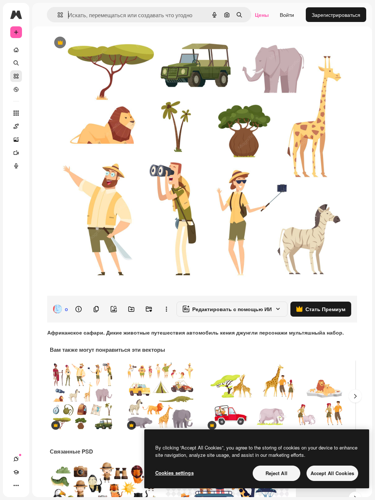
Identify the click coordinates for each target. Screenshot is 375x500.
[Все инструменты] (16, 113)
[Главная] (16, 50)
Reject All (276, 473)
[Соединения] (16, 459)
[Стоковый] (16, 76)
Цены (262, 14)
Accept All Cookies (332, 473)
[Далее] (355, 396)
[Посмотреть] (16, 89)
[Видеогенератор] (16, 152)
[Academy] (16, 472)
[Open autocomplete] (57, 15)
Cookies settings (174, 472)
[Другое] (16, 485)
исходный (95, 43)
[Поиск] (16, 63)
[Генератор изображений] (16, 139)
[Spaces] (16, 126)
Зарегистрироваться (336, 14)
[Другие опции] (166, 309)
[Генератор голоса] (16, 166)
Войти (287, 14)
